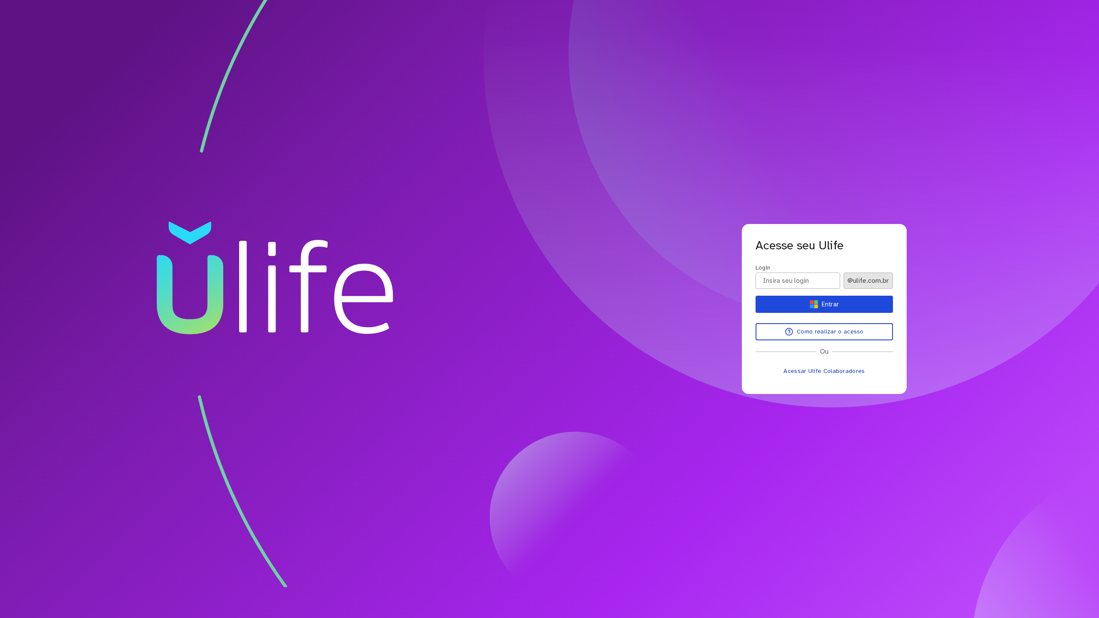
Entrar (830, 304)
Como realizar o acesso (830, 331)
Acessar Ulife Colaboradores (824, 371)
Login (763, 267)
